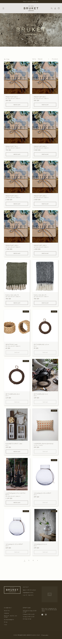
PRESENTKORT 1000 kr (40, 245)
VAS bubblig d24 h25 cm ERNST (42, 493)
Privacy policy (45, 635)
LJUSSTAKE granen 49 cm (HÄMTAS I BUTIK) (16, 493)
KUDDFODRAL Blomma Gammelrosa (43, 443)
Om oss (5, 622)
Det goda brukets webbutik (24, 635)
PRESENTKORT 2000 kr (40, 196)
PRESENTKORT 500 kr (40, 96)
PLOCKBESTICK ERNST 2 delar (14, 443)
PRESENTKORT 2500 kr (12, 196)
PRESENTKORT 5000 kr (40, 146)
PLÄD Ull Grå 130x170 (40, 295)
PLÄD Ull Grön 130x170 (12, 295)
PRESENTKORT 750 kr (12, 146)
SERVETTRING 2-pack (12, 344)
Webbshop (6, 613)
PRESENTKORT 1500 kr (12, 245)
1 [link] (24, 560)
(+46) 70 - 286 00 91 (28, 595)
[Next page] (37, 560)
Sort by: (34, 59)
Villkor (5, 624)
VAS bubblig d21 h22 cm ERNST (14, 544)
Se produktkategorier (9, 619)
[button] (3, 8)
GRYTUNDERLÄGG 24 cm (41, 394)
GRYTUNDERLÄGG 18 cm (13, 394)
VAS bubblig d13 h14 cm (40, 544)
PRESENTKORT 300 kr (12, 96)
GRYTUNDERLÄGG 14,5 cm (41, 344)
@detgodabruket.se (28, 592)
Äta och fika (7, 610)
